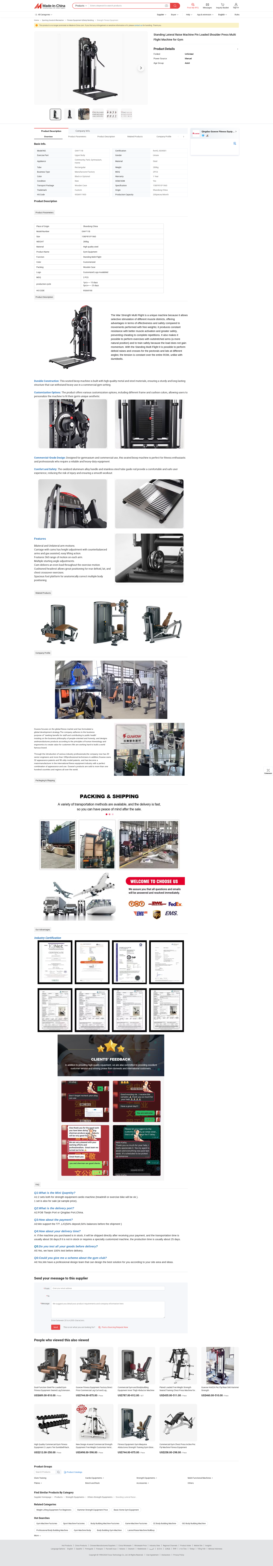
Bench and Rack (92, 1483)
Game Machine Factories (136, 1523)
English (70, 1549)
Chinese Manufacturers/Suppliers (102, 1545)
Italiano (122, 1549)
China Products (81, 1545)
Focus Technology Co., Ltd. (117, 1555)
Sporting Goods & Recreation (53, 20)
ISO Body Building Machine (194, 1523)
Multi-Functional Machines (199, 1478)
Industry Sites (155, 1545)
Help (188, 14)
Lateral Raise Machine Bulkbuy (141, 1530)
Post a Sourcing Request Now (113, 1327)
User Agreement (152, 1555)
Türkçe (192, 1549)
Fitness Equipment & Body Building (80, 20)
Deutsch (131, 1549)
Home (36, 20)
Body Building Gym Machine (109, 1530)
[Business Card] (234, 143)
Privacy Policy (178, 1555)
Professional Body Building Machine (52, 1530)
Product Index (185, 1545)
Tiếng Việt (201, 1549)
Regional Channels (170, 1545)
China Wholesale (124, 1545)
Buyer (173, 14)
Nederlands (141, 1549)
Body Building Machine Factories (105, 1523)
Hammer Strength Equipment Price (92, 1509)
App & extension (204, 14)
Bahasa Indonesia (215, 1549)
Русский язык (111, 1549)
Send (55, 1327)
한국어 (159, 1549)
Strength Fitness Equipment (107, 20)
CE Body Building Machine (164, 1523)
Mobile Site (198, 1545)
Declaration (166, 1555)
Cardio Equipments (93, 1478)
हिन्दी (174, 1549)
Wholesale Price (140, 1545)
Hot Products (67, 1545)
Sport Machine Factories (74, 1523)
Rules (237, 14)
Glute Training (40, 1478)
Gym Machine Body (82, 1530)
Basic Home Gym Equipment (126, 1509)
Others (191, 1483)
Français (99, 1549)
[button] (178, 136)
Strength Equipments (145, 1478)
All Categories (44, 14)
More (36, 1535)
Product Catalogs (74, 1472)
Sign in (236, 7)
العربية (151, 1549)
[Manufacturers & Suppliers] (49, 6)
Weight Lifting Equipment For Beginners (53, 1509)
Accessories (141, 1483)
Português (89, 1549)
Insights (208, 1545)
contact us (138, 25)
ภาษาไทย (183, 1549)
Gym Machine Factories (46, 1523)
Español (79, 1549)
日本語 (167, 1549)
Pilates (37, 1483)
